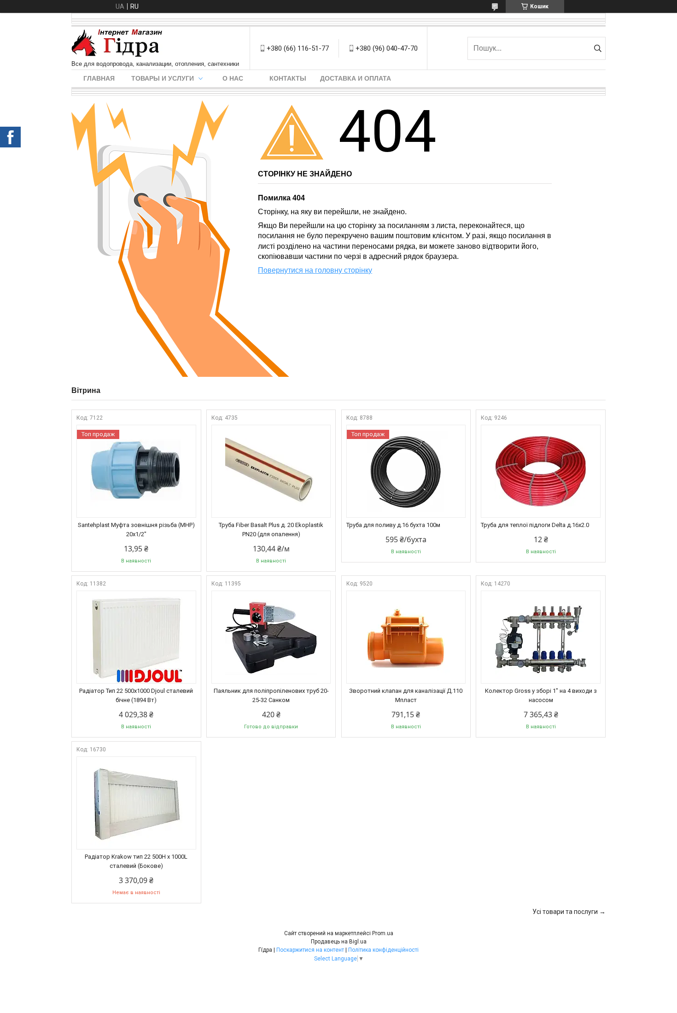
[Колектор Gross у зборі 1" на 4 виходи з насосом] (541, 637)
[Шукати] (597, 48)
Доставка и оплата (355, 78)
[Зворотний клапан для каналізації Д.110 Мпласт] (406, 637)
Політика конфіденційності (383, 950)
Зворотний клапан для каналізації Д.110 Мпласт (405, 695)
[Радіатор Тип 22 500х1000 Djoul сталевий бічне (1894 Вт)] (136, 637)
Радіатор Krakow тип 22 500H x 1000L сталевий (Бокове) (136, 861)
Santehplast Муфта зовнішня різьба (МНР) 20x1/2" (136, 529)
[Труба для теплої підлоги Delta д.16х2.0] (541, 471)
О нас (232, 78)
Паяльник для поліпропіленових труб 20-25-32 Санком (271, 695)
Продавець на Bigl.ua (339, 941)
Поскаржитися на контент (310, 950)
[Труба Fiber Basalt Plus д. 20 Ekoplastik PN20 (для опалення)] (271, 471)
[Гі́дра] (117, 43)
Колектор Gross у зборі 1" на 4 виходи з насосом (541, 695)
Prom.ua (382, 933)
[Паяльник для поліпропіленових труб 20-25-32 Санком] (271, 637)
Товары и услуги (162, 78)
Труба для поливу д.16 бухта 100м (393, 524)
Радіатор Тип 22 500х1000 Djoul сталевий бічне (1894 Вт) (136, 695)
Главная (99, 78)
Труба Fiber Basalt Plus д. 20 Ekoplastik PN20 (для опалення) (271, 529)
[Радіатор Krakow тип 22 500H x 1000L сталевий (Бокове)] (136, 802)
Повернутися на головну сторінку (315, 270)
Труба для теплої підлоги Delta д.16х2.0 (535, 524)
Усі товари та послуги (565, 911)
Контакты (287, 78)
